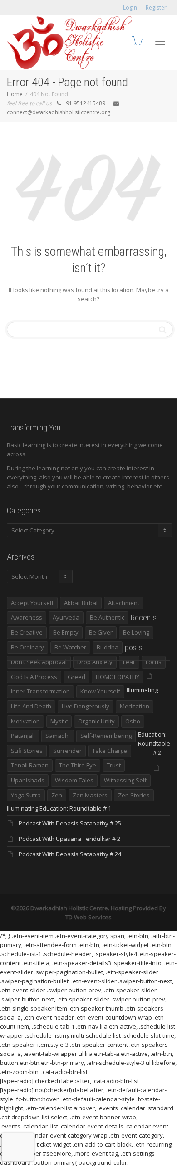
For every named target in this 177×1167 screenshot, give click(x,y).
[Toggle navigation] (160, 41)
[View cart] (136, 40)
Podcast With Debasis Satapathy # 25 (70, 823)
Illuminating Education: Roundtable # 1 (59, 808)
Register (156, 7)
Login (130, 7)
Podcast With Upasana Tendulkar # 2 (69, 839)
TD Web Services (88, 917)
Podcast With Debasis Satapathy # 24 (70, 854)
